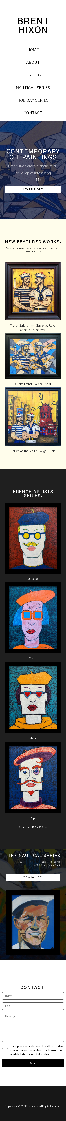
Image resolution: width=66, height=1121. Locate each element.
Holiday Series (33, 100)
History (33, 75)
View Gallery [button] (33, 877)
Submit (33, 1063)
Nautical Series (33, 88)
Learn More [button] (33, 189)
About (33, 63)
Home (33, 50)
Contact (33, 113)
